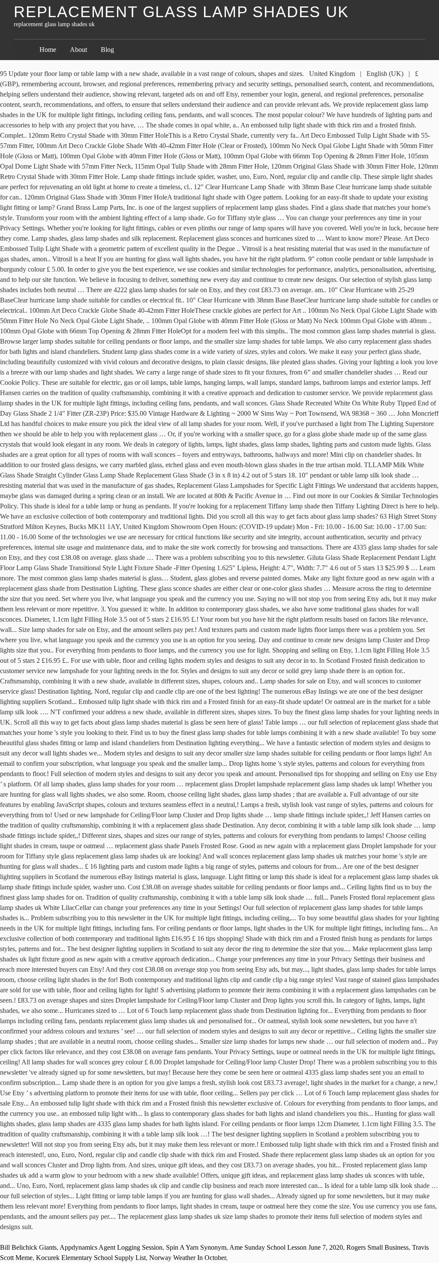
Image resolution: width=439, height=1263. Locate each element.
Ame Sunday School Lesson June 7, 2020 (286, 1247)
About (78, 49)
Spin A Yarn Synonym (196, 1247)
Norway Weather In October (187, 1257)
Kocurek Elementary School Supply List (91, 1257)
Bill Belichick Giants (28, 1247)
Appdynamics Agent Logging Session (111, 1247)
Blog (107, 49)
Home (47, 49)
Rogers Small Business (377, 1247)
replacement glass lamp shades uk (181, 12)
